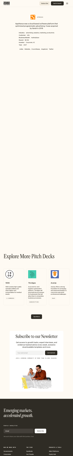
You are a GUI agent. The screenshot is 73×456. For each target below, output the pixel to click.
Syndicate (29, 451)
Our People (30, 454)
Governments (8, 451)
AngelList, (44, 49)
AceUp (53, 283)
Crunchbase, (35, 49)
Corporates (7, 454)
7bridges (32, 283)
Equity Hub (52, 454)
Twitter (51, 49)
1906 (7, 283)
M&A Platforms (54, 451)
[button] (67, 3)
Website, (27, 49)
